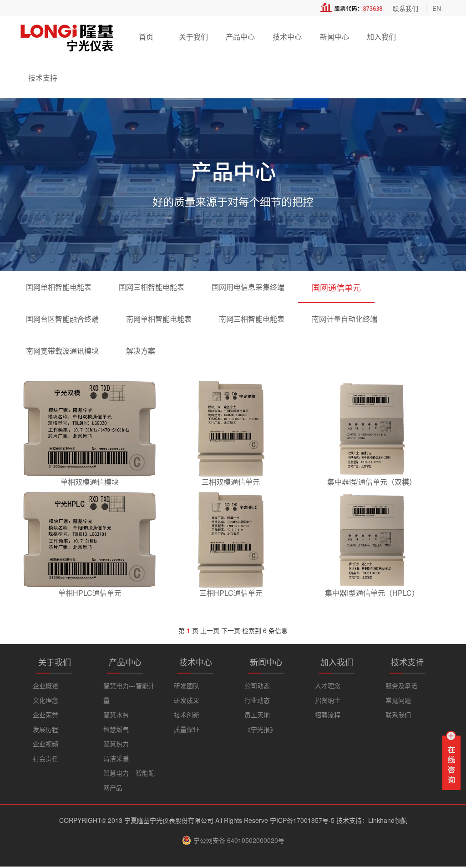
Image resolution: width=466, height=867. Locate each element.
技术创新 (186, 714)
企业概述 (45, 685)
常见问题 (398, 700)
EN (436, 8)
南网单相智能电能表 (159, 319)
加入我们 (381, 36)
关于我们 (193, 36)
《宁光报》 (260, 729)
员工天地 (257, 714)
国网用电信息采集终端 (248, 287)
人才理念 (327, 685)
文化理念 (45, 700)
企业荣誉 (45, 714)
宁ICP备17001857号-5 (302, 820)
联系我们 (405, 8)
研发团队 (186, 685)
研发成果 (186, 700)
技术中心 (287, 36)
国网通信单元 (336, 287)
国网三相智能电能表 (151, 287)
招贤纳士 (327, 700)
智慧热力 (116, 743)
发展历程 (45, 729)
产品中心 (240, 36)
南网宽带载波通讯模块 (62, 350)
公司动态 (257, 685)
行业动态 (257, 700)
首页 (146, 36)
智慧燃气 (116, 729)
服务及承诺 (401, 685)
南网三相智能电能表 (251, 319)
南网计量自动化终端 (344, 319)
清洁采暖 (116, 758)
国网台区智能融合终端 (62, 319)
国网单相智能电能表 (58, 287)
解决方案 (140, 350)
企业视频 (45, 743)
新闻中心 (334, 36)
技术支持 (42, 77)
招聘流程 (327, 714)
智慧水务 (116, 714)
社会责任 (45, 758)
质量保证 (186, 729)
